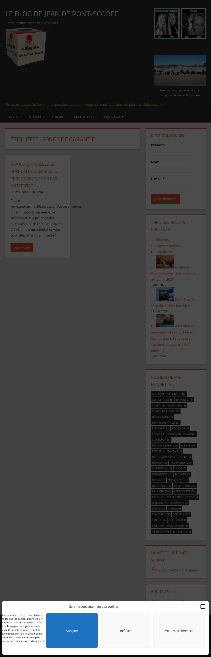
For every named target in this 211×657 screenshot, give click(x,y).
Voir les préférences (179, 631)
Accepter (72, 631)
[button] (203, 606)
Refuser (125, 631)
